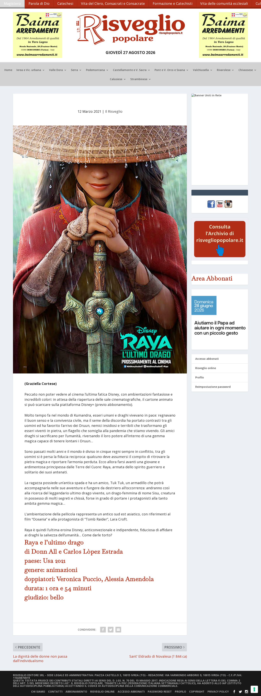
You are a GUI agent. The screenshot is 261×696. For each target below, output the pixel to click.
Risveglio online (205, 368)
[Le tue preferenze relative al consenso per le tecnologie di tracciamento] (254, 689)
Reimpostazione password (213, 387)
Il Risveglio (113, 111)
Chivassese (245, 70)
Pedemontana (95, 70)
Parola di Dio (38, 3)
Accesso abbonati (207, 358)
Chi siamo (38, 691)
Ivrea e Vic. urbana (28, 70)
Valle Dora (56, 70)
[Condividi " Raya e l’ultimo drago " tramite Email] (118, 629)
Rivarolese (223, 70)
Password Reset (160, 691)
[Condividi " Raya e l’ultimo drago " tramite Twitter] (110, 629)
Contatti (55, 691)
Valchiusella (201, 70)
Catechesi (65, 3)
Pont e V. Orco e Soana (170, 70)
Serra (74, 70)
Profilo (199, 377)
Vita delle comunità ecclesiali (224, 3)
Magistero (12, 3)
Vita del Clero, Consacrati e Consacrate (113, 3)
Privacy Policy (218, 691)
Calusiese (116, 79)
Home (8, 70)
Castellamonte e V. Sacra (130, 70)
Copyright (196, 691)
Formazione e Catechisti (172, 3)
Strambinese (138, 79)
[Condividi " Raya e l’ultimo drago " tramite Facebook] (103, 629)
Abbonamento (76, 691)
